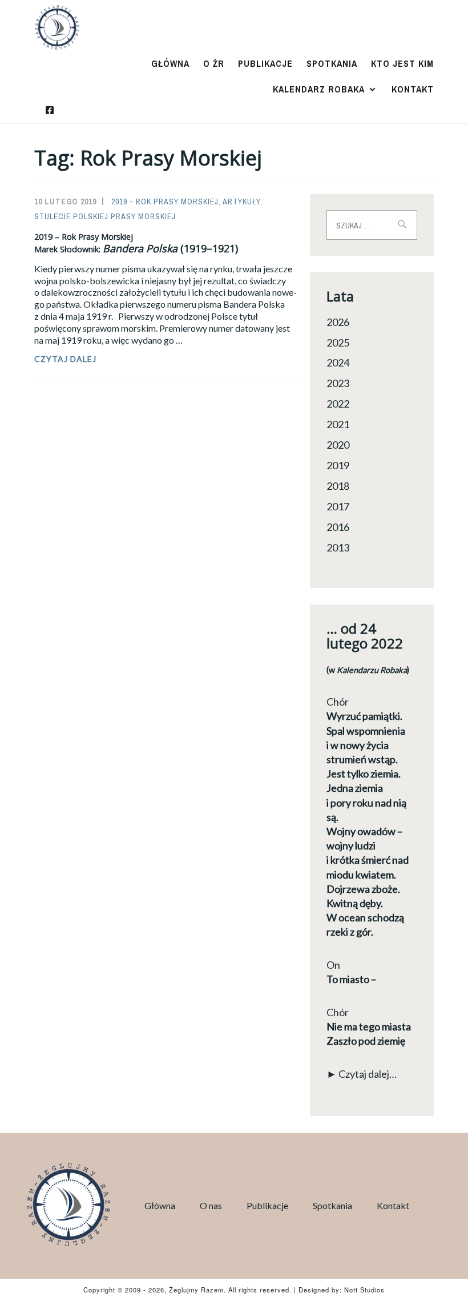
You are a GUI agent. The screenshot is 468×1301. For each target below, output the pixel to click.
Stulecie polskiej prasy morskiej (105, 216)
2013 (337, 547)
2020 (337, 444)
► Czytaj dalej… (361, 1074)
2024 (337, 362)
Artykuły (241, 201)
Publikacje (265, 63)
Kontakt (413, 89)
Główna (170, 63)
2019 (337, 465)
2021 (337, 424)
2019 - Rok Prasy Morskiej (165, 201)
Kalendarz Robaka (319, 89)
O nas (211, 1205)
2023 (337, 383)
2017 (337, 506)
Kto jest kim (402, 63)
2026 (337, 322)
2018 (337, 486)
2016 (337, 527)
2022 (337, 403)
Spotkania (331, 63)
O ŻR (213, 63)
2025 (337, 342)
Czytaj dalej (88, 359)
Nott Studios (364, 1289)
